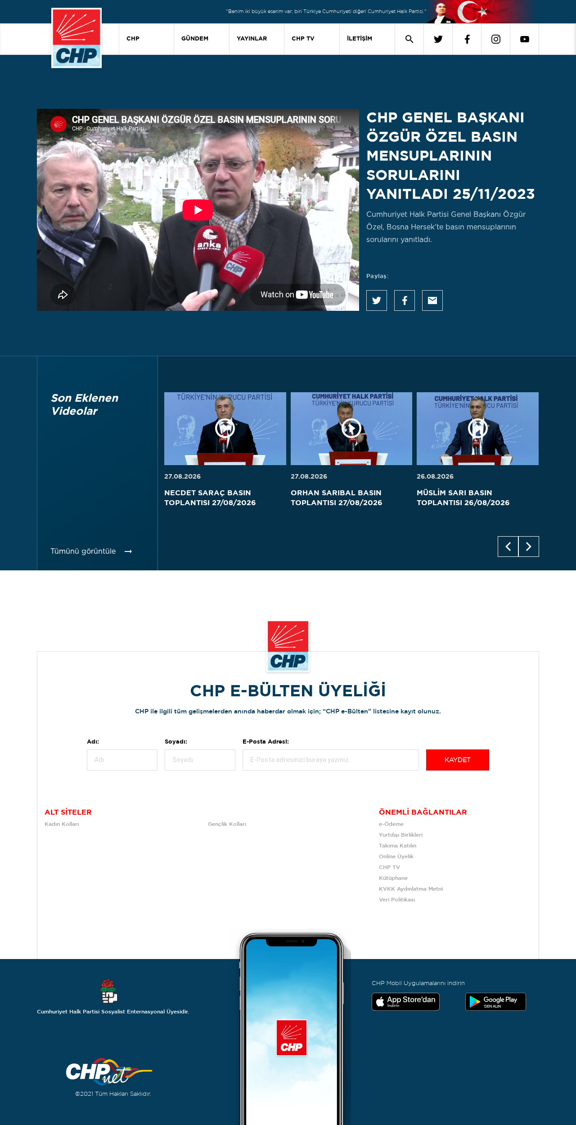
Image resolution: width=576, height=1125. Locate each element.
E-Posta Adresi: (266, 742)
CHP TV (303, 38)
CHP (133, 38)
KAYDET (458, 760)
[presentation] (508, 546)
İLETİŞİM (359, 38)
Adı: (93, 742)
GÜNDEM (194, 38)
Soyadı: (176, 742)
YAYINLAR (252, 38)
